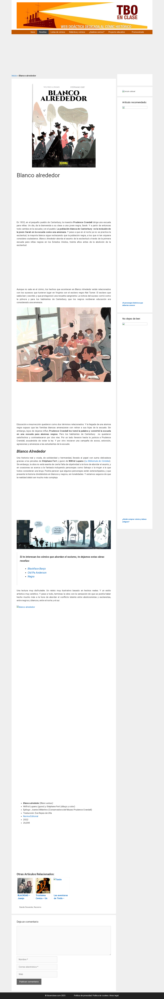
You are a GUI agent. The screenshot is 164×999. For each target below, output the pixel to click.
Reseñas (43, 32)
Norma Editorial (30, 816)
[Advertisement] (82, 53)
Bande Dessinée (26, 907)
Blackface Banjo (37, 568)
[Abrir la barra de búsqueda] (149, 32)
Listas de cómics (58, 32)
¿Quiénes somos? (96, 32)
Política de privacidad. (83, 995)
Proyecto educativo (117, 32)
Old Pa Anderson (37, 572)
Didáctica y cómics (77, 32)
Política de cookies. (101, 995)
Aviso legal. (114, 995)
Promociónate (138, 32)
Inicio (33, 32)
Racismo (37, 907)
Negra (31, 576)
